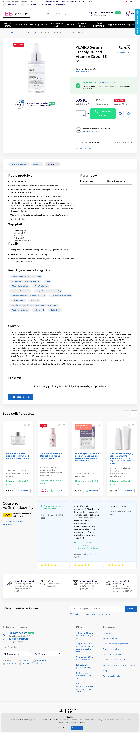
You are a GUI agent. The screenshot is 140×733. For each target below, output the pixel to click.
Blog (91, 1)
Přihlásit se (60, 5)
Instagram (11, 663)
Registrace (46, 5)
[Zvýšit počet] (83, 112)
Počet (79, 114)
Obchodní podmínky (112, 654)
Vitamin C (39, 310)
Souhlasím (76, 728)
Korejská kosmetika (21, 291)
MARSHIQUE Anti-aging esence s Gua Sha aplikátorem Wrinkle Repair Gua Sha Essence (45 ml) (122, 458)
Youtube (26, 660)
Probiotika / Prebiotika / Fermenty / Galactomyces (34, 305)
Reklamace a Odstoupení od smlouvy (120, 665)
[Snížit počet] (83, 115)
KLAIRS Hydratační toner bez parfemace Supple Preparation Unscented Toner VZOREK (87, 457)
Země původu (41, 286)
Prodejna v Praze (110, 638)
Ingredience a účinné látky (49, 291)
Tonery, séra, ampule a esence (25, 281)
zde (83, 723)
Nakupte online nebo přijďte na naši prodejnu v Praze (90, 586)
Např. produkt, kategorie (58, 14)
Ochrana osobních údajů (114, 660)
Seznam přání (31, 5)
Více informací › (83, 71)
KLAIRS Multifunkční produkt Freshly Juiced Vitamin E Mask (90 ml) (17, 456)
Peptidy (34, 300)
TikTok (26, 663)
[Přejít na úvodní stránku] (18, 14)
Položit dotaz (22, 397)
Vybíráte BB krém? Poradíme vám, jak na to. (84, 635)
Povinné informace (84, 148)
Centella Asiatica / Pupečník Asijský (28, 295)
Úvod (5, 33)
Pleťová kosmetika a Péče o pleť (24, 33)
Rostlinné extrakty (20, 310)
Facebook (41, 660)
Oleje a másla (18, 300)
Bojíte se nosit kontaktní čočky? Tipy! (83, 675)
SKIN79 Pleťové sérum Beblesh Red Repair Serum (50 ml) (51, 456)
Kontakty (82, 1)
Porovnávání (13, 5)
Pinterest (40, 663)
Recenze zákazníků (112, 676)
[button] (134, 413)
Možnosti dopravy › (110, 83)
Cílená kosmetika (20, 286)
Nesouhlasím (63, 728)
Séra (48, 281)
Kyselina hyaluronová (61, 295)
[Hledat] (44, 14)
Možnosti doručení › (91, 131)
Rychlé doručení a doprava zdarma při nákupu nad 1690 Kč (122, 588)
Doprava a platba (51, 1)
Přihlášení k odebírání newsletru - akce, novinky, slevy (91, 614)
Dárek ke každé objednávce (115, 644)
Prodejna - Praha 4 (68, 1)
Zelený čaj (55, 310)
